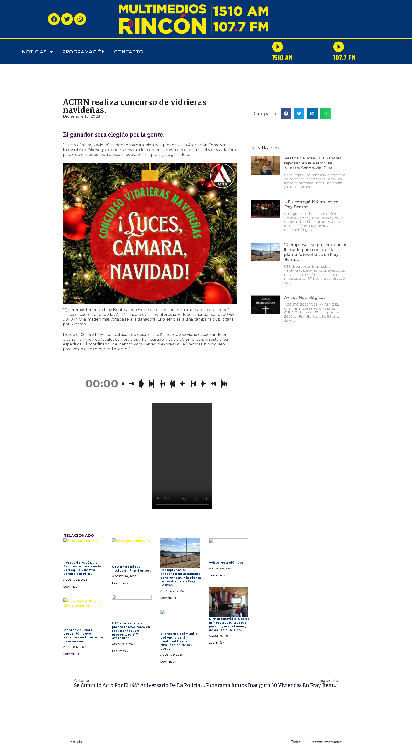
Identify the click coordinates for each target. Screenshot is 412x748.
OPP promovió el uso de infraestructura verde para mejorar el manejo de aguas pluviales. (229, 624)
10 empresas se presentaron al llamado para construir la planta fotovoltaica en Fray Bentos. (315, 252)
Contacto (128, 52)
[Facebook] (54, 19)
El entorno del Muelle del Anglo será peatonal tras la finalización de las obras (179, 641)
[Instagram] (80, 19)
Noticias (34, 52)
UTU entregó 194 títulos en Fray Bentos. (131, 568)
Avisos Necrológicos (305, 297)
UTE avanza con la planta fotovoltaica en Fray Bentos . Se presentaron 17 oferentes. (131, 630)
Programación (84, 52)
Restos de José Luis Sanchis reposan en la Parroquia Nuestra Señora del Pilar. (312, 163)
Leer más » (71, 586)
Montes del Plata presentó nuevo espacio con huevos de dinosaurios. (83, 635)
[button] (75, 383)
